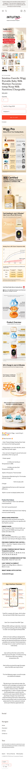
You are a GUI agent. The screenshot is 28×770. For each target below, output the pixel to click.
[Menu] (3, 11)
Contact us (4, 733)
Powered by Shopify (18, 756)
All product (4, 728)
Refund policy (19, 753)
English (4, 761)
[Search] (6, 10)
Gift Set (4, 731)
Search (3, 753)
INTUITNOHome (6, 75)
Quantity (4, 96)
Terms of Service (11, 753)
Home (3, 725)
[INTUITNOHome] (14, 18)
